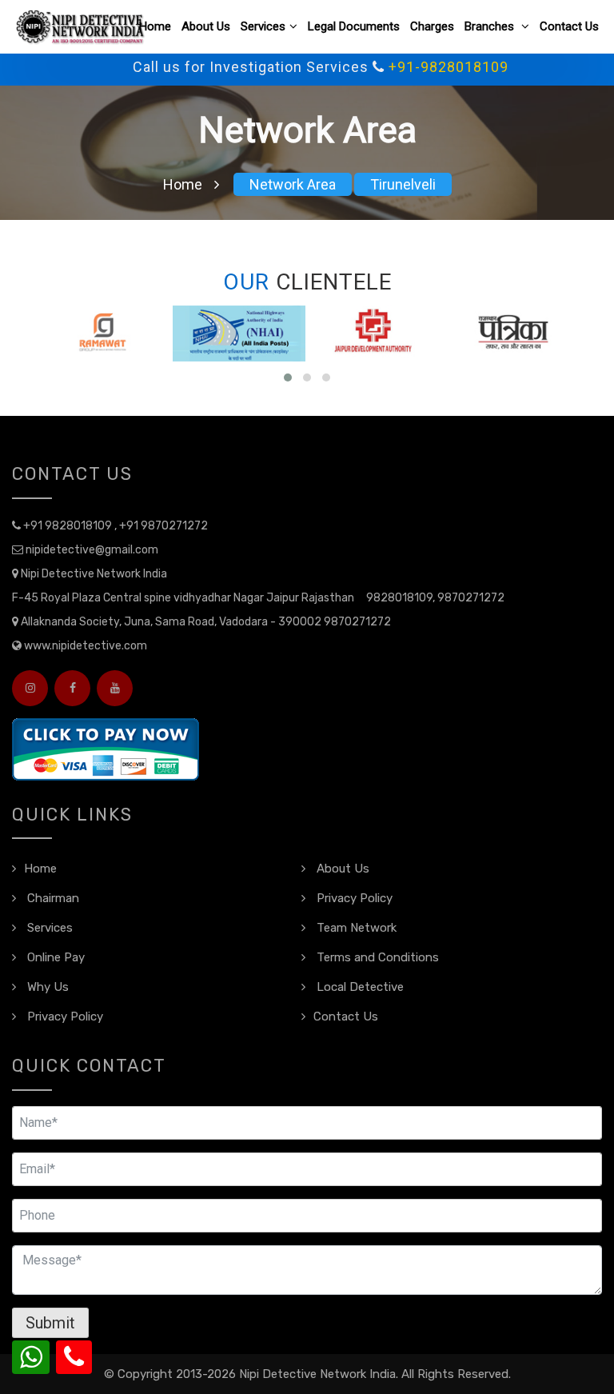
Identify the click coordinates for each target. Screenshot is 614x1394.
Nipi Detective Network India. (318, 1374)
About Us (205, 26)
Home (155, 26)
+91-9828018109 (431, 66)
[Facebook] (72, 688)
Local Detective (358, 987)
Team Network (355, 928)
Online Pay (54, 957)
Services (263, 26)
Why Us (46, 987)
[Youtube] (115, 688)
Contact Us (569, 26)
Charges (432, 26)
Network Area (292, 184)
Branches (490, 26)
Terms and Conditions (376, 957)
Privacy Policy (353, 898)
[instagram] (30, 688)
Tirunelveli (403, 184)
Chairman (51, 898)
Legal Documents (354, 26)
